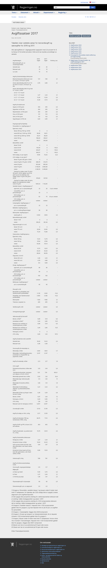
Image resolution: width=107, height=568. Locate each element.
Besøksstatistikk (46, 559)
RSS (43, 563)
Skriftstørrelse (84, 2)
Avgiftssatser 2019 (76, 51)
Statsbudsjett (86, 36)
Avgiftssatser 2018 (76, 53)
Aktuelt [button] (36, 12)
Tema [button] (14, 12)
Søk (92, 7)
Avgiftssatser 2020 (76, 49)
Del (88, 17)
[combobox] (72, 7)
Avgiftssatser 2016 (76, 65)
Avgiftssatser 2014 (76, 69)
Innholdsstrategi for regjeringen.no (52, 547)
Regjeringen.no (28, 7)
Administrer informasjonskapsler (51, 551)
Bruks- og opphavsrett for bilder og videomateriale (52, 556)
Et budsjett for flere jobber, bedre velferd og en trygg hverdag (83, 55)
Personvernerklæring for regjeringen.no (53, 549)
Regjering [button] (62, 12)
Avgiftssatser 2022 (76, 45)
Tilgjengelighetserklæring (49, 553)
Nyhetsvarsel (45, 561)
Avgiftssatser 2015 (76, 67)
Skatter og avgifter (75, 36)
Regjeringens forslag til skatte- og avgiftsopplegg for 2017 (80, 61)
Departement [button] (49, 12)
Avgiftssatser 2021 (76, 47)
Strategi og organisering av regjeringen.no (54, 545)
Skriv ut (93, 17)
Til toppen (35, 536)
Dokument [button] (25, 12)
